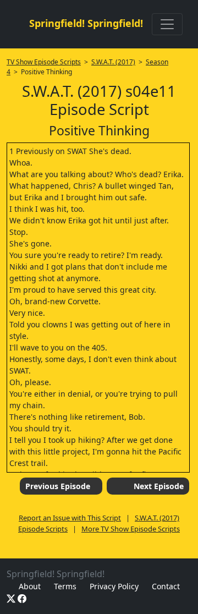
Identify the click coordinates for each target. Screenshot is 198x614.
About (30, 586)
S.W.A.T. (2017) (113, 62)
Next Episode (159, 486)
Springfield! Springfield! (86, 23)
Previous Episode (57, 486)
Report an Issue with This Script (70, 518)
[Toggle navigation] (167, 24)
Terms (65, 586)
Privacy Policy (114, 586)
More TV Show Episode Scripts (130, 529)
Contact (166, 586)
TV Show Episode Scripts (44, 62)
